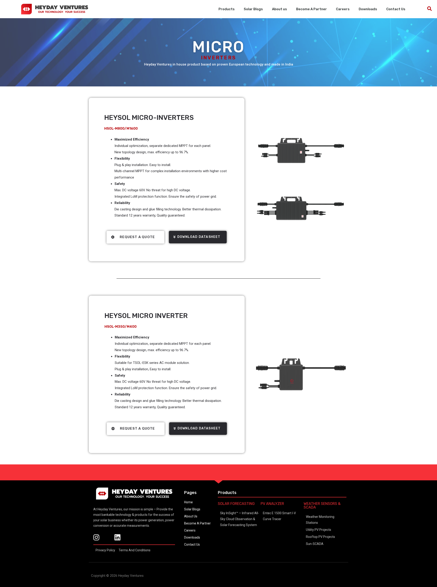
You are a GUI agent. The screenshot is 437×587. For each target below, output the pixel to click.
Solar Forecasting (236, 503)
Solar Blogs (253, 9)
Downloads (368, 9)
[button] (198, 237)
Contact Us (395, 9)
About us (279, 9)
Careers (343, 9)
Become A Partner (311, 9)
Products (226, 9)
